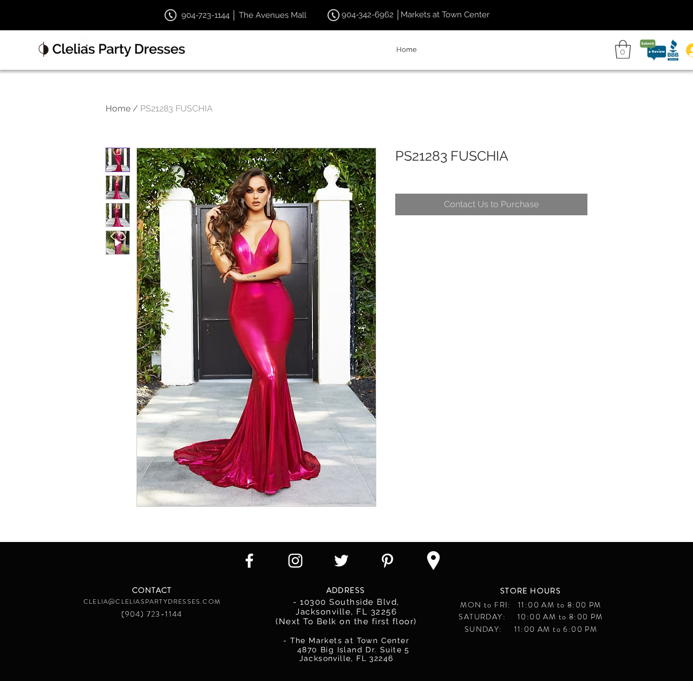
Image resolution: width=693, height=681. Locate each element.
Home (118, 108)
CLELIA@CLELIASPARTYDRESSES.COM (151, 601)
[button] (623, 49)
